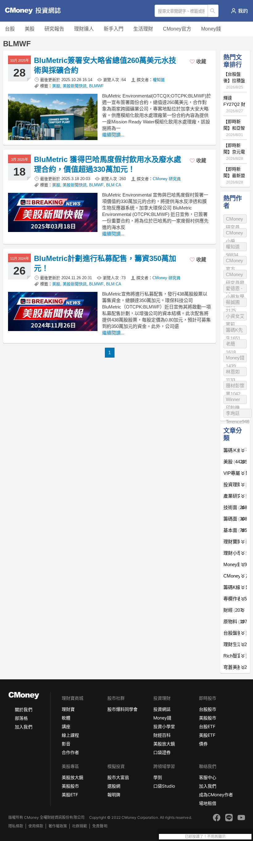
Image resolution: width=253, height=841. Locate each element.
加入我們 (23, 726)
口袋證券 (162, 752)
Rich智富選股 (235, 655)
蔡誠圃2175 (233, 303)
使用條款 (35, 826)
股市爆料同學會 (122, 709)
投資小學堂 (164, 726)
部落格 (21, 718)
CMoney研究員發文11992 (235, 275)
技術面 (235, 507)
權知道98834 (233, 247)
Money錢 (211, 28)
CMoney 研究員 (167, 178)
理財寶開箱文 (235, 541)
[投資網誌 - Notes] (29, 11)
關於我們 (23, 709)
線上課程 (70, 735)
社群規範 (79, 826)
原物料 (235, 621)
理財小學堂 (235, 553)
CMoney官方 (177, 28)
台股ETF (207, 726)
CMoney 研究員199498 (234, 219)
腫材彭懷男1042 (235, 386)
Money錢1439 (235, 358)
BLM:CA (113, 185)
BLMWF (96, 86)
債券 (203, 743)
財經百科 (162, 735)
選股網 (113, 786)
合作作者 (70, 752)
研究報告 (54, 28)
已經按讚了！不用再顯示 (205, 837)
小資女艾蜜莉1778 (235, 317)
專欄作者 (235, 598)
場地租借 (207, 803)
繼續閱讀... (113, 134)
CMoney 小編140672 (234, 233)
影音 (66, 743)
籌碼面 (235, 518)
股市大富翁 (118, 777)
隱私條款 (15, 826)
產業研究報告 (235, 496)
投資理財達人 (235, 484)
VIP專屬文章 (235, 473)
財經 (233, 610)
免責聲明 (99, 826)
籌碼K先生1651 (234, 330)
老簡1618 (231, 344)
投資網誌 (162, 709)
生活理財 (143, 28)
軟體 (66, 717)
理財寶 (68, 709)
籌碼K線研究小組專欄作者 (235, 587)
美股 (30, 28)
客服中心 (207, 777)
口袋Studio (164, 786)
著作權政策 (57, 826)
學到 (157, 777)
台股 (10, 28)
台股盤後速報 (235, 633)
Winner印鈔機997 (233, 400)
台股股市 (207, 709)
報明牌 (113, 794)
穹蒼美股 (235, 667)
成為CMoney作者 (216, 794)
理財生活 (235, 644)
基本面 (235, 530)
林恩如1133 (233, 372)
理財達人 (84, 28)
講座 (66, 726)
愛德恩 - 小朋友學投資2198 (235, 289)
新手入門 (113, 28)
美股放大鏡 (164, 743)
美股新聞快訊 (75, 86)
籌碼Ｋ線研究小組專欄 (235, 450)
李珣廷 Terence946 (237, 414)
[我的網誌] (239, 10)
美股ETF (207, 735)
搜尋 (213, 11)
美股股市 (207, 717)
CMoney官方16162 (234, 261)
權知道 (159, 79)
